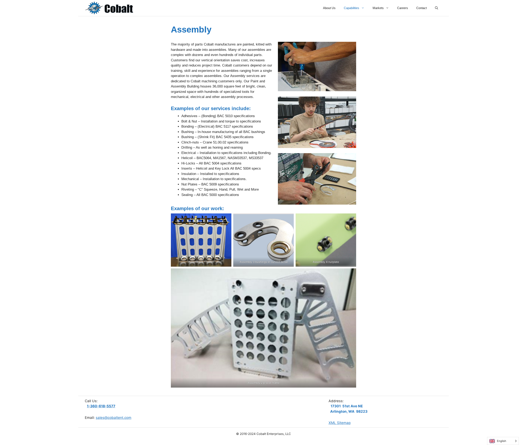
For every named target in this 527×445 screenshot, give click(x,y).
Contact (421, 8)
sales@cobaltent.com (113, 418)
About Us (329, 8)
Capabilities (351, 8)
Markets (378, 8)
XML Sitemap (340, 423)
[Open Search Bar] (436, 8)
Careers (402, 8)
